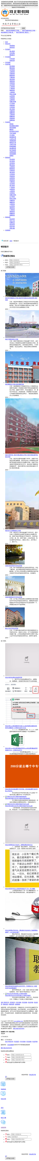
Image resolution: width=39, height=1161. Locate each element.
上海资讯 (12, 191)
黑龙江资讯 (13, 198)
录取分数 (12, 228)
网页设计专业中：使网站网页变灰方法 (21, 845)
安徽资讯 (12, 200)
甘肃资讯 (12, 170)
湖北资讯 (12, 172)
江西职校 (12, 114)
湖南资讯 (12, 208)
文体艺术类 (13, 144)
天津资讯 (12, 193)
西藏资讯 (12, 213)
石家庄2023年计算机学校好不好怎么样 (21, 806)
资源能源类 (13, 140)
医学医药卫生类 (14, 131)
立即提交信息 (10, 267)
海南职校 (12, 90)
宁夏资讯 (12, 181)
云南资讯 (12, 167)
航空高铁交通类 (14, 126)
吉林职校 (12, 105)
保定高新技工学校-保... (7, 32)
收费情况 (12, 223)
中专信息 (12, 58)
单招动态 (12, 47)
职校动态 (7, 157)
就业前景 (12, 224)
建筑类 (11, 129)
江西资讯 (12, 204)
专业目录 (7, 122)
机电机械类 (13, 146)
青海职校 (12, 118)
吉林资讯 (12, 178)
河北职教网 (10, 1045)
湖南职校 (12, 81)
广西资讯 (12, 209)
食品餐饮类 (13, 148)
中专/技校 (8, 57)
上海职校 (12, 92)
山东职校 (12, 96)
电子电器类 (13, 150)
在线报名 (7, 230)
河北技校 (7, 62)
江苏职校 (12, 107)
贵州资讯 (12, 163)
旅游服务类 (13, 137)
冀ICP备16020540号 (6, 1048)
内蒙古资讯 (13, 195)
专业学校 (7, 64)
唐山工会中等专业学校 (11, 628)
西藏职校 (12, 116)
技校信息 (12, 60)
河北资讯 (12, 159)
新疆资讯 (12, 215)
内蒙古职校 (13, 101)
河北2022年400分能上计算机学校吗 (20, 995)
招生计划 (12, 221)
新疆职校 (12, 120)
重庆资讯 (12, 165)
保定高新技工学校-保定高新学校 (14, 384)
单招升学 (7, 44)
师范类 (11, 124)
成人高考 (12, 51)
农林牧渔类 (13, 152)
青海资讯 (12, 180)
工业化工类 (13, 139)
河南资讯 (12, 176)
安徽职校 (12, 111)
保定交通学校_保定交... (22, 32)
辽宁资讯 (12, 196)
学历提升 (7, 49)
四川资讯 (12, 161)
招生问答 (12, 226)
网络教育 (12, 55)
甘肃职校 (12, 73)
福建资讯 (12, 202)
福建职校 (12, 113)
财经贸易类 (13, 127)
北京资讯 (12, 183)
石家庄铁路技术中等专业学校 (13, 597)
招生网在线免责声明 (16, 677)
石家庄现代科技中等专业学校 (13, 565)
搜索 (23, 28)
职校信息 (7, 217)
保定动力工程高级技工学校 (13, 530)
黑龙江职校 (13, 94)
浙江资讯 (12, 185)
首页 (6, 42)
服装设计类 (13, 142)
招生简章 (12, 219)
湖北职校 (12, 79)
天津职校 (12, 98)
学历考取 (12, 53)
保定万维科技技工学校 (28, 30)
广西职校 (12, 88)
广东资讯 (12, 187)
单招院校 (12, 45)
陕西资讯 (12, 168)
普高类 (11, 155)
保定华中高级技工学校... (13, 30)
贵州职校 (12, 70)
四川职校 (12, 66)
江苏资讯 (12, 174)
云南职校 (12, 71)
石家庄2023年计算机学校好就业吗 (20, 798)
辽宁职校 (12, 103)
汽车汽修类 (13, 133)
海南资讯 (12, 211)
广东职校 (12, 86)
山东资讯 (12, 206)
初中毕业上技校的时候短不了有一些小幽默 (22, 888)
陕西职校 (12, 75)
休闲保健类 (13, 154)
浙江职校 (12, 109)
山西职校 (12, 99)
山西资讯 (12, 189)
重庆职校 (12, 68)
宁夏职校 (12, 77)
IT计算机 (12, 135)
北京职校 (12, 85)
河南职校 (12, 83)
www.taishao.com (18, 1021)
